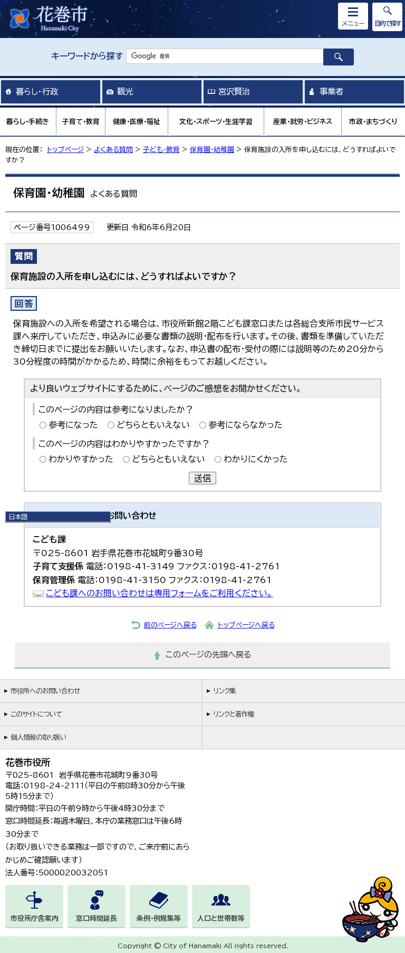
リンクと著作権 (233, 714)
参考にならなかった (245, 425)
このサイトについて (36, 714)
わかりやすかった (81, 459)
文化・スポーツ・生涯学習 (216, 121)
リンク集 (224, 691)
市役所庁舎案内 (35, 918)
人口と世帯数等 (221, 918)
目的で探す (387, 23)
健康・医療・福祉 (136, 121)
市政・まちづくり (373, 121)
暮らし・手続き (27, 121)
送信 (202, 478)
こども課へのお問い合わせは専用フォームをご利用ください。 (159, 593)
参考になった (73, 425)
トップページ (65, 149)
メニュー (353, 23)
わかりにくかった (256, 459)
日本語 (17, 516)
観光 (125, 91)
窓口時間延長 (96, 918)
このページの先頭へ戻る (209, 655)
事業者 (331, 91)
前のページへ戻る (170, 625)
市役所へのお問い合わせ (45, 691)
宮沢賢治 (234, 91)
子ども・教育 (161, 149)
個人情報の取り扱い (38, 737)
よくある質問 (113, 149)
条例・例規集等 (159, 918)
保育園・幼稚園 (212, 149)
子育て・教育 (81, 121)
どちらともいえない (153, 425)
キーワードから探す (87, 56)
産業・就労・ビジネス (302, 121)
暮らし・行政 (37, 91)
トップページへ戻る (246, 625)
